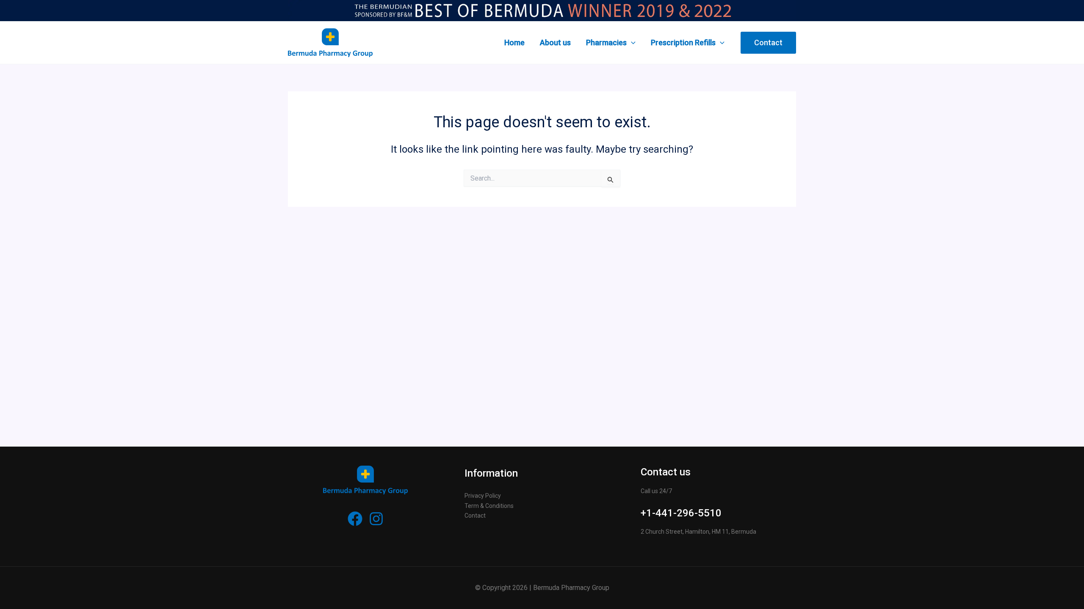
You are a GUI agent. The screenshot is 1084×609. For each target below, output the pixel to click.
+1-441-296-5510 (681, 513)
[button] (768, 43)
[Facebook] (355, 518)
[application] (631, 43)
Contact (475, 515)
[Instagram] (376, 518)
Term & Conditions (489, 505)
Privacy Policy (483, 495)
